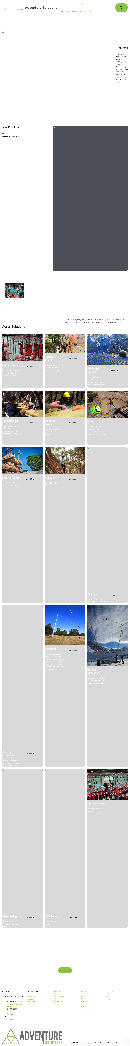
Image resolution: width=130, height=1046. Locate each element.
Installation (84, 1001)
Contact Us (32, 999)
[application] (78, 4)
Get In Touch (88, 11)
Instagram (10, 1016)
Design (82, 994)
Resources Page (60, 996)
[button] (121, 7)
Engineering (84, 996)
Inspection (84, 1006)
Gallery (109, 996)
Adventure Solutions (41, 8)
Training (83, 1004)
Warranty (31, 1001)
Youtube (10, 1019)
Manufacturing (85, 999)
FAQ (107, 994)
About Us (64, 4)
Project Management (87, 1009)
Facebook (10, 1014)
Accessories (97, 4)
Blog (108, 999)
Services (64, 11)
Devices (85, 4)
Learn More (30, 366)
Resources (75, 11)
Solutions (74, 4)
